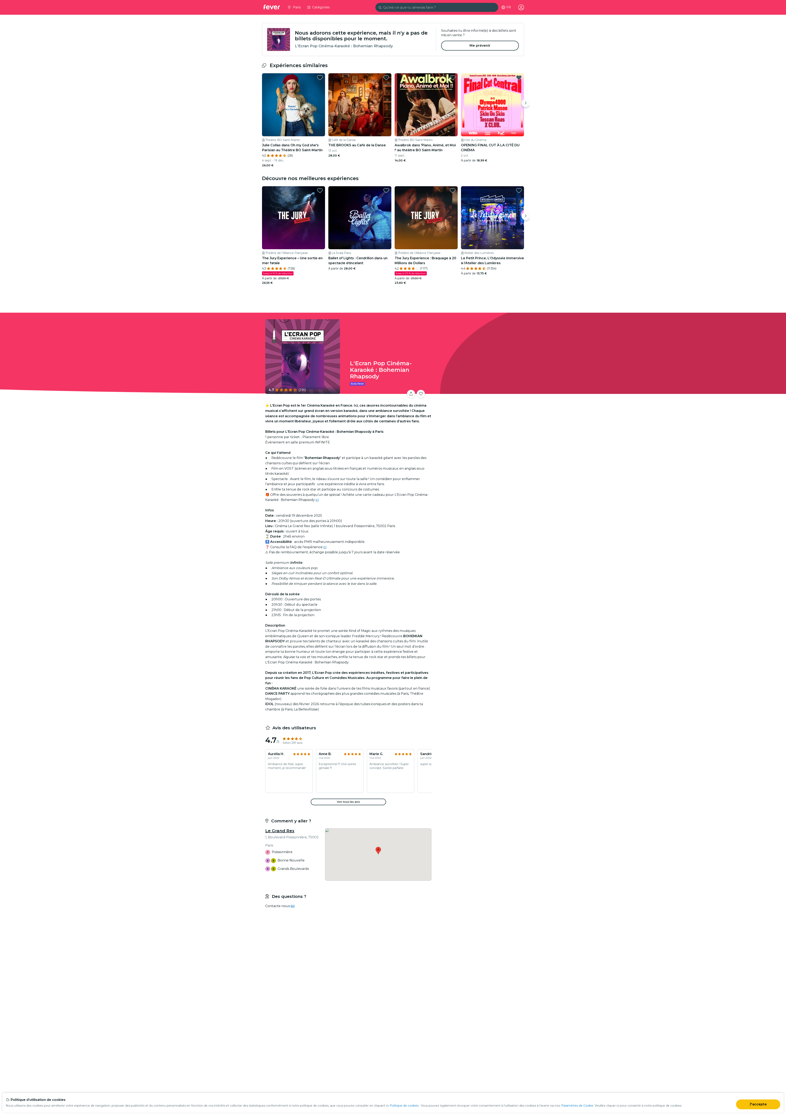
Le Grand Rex (279, 830)
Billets (478, 391)
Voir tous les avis (348, 801)
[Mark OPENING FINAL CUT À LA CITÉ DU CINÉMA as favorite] (519, 77)
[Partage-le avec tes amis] (411, 394)
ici (317, 500)
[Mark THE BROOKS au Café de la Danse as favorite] (386, 77)
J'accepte (758, 1104)
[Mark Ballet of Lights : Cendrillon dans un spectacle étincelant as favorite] (386, 190)
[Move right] (526, 103)
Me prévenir (480, 45)
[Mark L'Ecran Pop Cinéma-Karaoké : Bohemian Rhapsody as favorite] (421, 394)
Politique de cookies (404, 1105)
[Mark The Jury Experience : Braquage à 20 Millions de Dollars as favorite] (452, 190)
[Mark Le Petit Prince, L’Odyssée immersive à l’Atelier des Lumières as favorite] (519, 190)
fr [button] (508, 7)
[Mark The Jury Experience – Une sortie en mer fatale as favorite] (320, 190)
